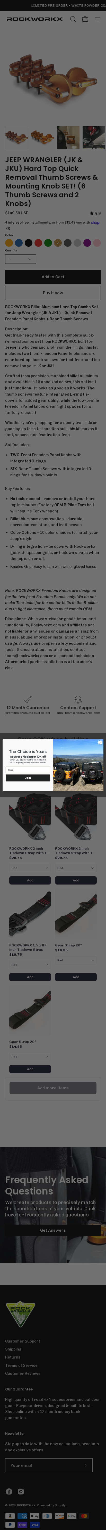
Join (28, 778)
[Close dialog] (100, 742)
